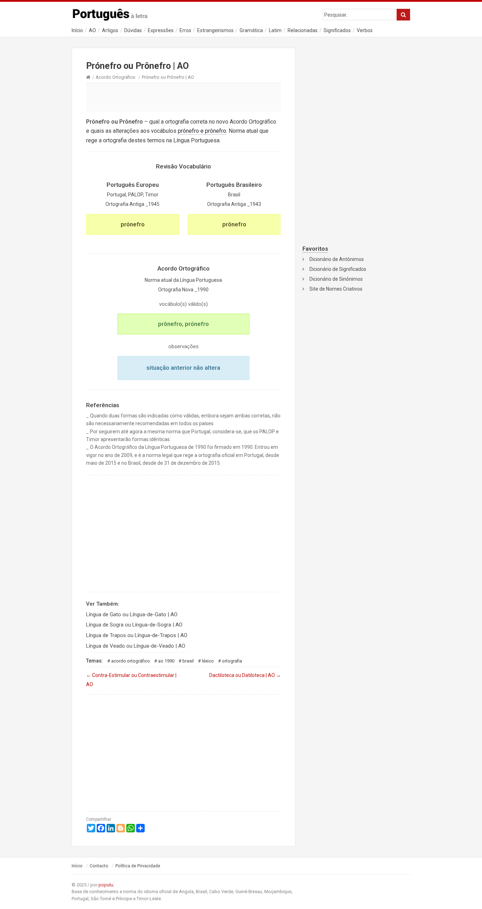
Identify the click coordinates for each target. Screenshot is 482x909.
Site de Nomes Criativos (335, 289)
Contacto (99, 865)
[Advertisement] (183, 97)
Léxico (208, 661)
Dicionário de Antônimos (336, 259)
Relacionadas (303, 30)
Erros (185, 30)
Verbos (365, 30)
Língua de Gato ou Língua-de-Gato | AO (131, 614)
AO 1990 (166, 661)
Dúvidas (133, 30)
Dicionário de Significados (337, 269)
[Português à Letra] (114, 13)
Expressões (161, 30)
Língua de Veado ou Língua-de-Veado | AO (135, 646)
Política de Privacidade (137, 865)
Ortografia (232, 661)
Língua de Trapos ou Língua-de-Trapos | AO (136, 635)
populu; (106, 884)
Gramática (251, 30)
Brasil (188, 661)
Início (77, 30)
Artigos (110, 30)
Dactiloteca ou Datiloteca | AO (245, 675)
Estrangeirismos (215, 30)
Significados (337, 30)
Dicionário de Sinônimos (336, 279)
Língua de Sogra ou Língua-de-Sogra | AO (134, 625)
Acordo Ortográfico (115, 77)
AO (92, 30)
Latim (275, 30)
